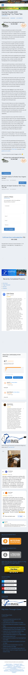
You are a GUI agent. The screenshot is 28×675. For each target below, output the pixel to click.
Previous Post (7, 173)
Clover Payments (14, 668)
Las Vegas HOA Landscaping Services (14, 667)
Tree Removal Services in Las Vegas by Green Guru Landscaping (14, 671)
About (21, 664)
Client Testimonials (20, 665)
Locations (6, 670)
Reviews (14, 672)
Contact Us (9, 666)
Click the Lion (11, 447)
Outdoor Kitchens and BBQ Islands (17, 670)
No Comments (19, 18)
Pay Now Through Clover (11, 609)
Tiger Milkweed (6, 284)
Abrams (5, 286)
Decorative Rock (17, 666)
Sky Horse (5, 283)
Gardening (12, 18)
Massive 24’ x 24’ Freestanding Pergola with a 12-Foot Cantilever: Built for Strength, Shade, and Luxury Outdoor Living (14, 650)
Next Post (22, 182)
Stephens (5, 288)
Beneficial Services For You (9, 665)
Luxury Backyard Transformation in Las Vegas (13, 622)
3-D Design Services (9, 664)
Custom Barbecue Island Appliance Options (14, 669)
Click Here (14, 149)
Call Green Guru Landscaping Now (12, 237)
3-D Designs (16, 664)
